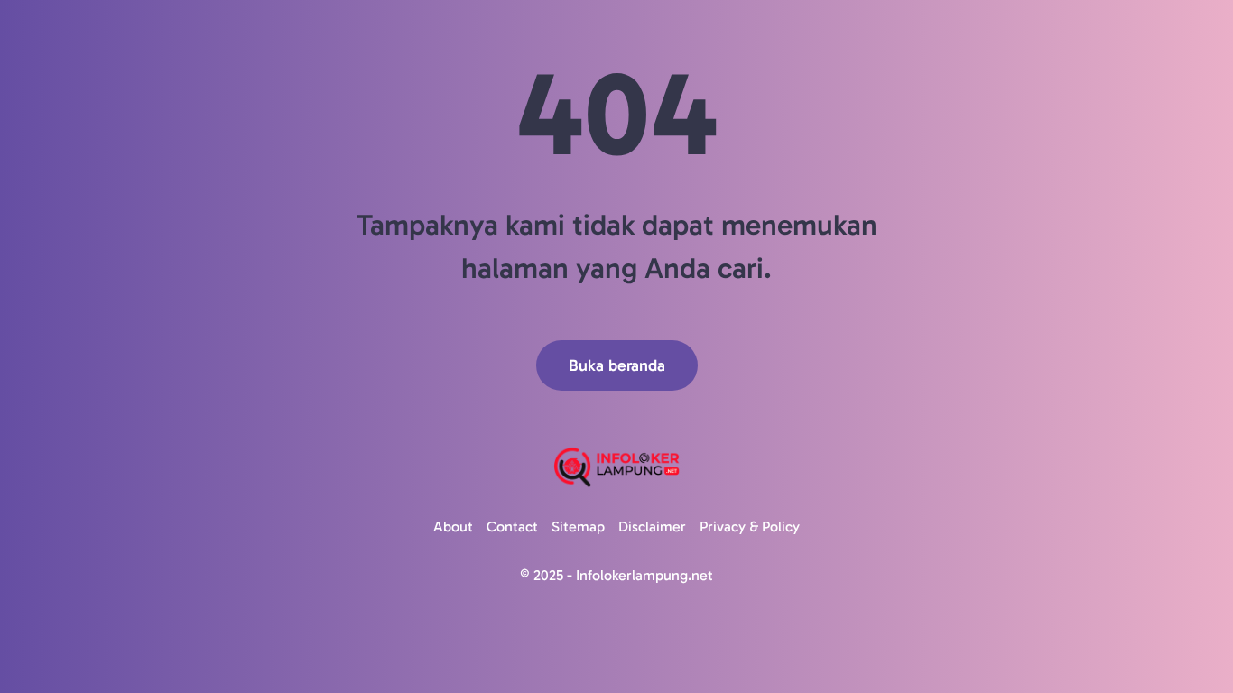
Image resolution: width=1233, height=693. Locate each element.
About (453, 526)
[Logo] (616, 467)
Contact (512, 526)
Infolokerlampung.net (644, 575)
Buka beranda (617, 365)
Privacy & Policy (750, 526)
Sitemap (578, 526)
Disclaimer (652, 526)
